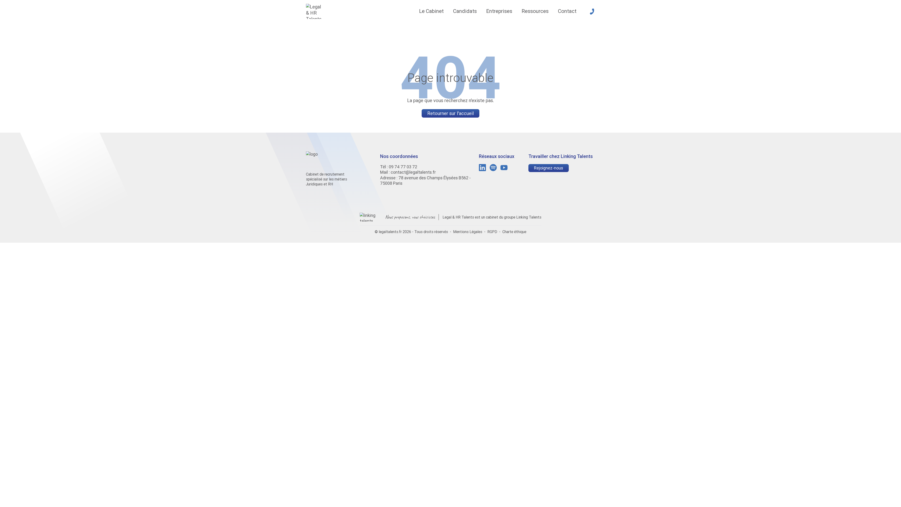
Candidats (465, 11)
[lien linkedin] (482, 167)
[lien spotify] (493, 167)
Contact (567, 11)
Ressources (535, 11)
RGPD (492, 231)
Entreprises (499, 11)
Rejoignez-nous (548, 168)
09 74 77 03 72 (403, 166)
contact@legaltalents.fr (413, 172)
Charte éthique (514, 231)
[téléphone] (592, 11)
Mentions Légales (467, 231)
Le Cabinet (431, 11)
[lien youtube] (504, 167)
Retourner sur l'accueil (450, 113)
